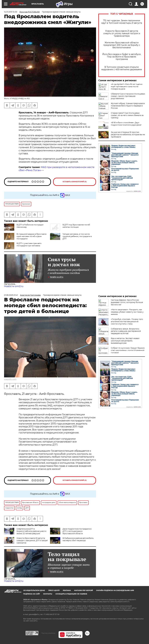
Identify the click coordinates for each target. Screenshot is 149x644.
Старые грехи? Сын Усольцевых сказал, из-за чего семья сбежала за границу (127, 115)
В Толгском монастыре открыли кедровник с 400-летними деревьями (121, 68)
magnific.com (10, 379)
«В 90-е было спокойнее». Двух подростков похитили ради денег (126, 123)
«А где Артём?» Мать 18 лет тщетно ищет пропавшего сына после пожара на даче (126, 86)
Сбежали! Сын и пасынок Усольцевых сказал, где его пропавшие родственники (128, 96)
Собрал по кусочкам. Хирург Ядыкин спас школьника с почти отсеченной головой (128, 350)
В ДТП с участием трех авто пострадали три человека (29, 244)
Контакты (47, 594)
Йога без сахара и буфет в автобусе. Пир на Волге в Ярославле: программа (121, 56)
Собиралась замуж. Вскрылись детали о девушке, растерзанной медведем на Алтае (126, 331)
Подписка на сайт (31, 594)
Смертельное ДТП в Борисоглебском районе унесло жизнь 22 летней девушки (31, 531)
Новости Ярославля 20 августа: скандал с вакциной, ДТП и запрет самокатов (32, 540)
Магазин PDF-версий (83, 590)
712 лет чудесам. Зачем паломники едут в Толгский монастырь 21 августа (121, 21)
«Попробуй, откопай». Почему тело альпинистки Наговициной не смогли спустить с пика (127, 321)
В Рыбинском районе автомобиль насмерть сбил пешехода (78, 539)
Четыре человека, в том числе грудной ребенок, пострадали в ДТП (77, 236)
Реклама (67, 590)
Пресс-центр (54, 590)
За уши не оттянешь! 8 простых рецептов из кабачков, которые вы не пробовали (128, 134)
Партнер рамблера (48, 633)
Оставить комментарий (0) (75, 182)
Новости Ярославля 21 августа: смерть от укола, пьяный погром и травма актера (121, 33)
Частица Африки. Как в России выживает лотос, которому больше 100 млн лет (127, 302)
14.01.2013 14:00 (10, 12)
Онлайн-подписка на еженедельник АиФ (115, 590)
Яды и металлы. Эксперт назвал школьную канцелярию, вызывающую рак (125, 340)
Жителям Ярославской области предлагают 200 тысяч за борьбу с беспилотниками (121, 45)
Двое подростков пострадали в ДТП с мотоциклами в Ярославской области (77, 531)
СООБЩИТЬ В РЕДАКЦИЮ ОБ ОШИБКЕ (71, 594)
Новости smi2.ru (13, 286)
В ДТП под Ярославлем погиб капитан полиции (76, 226)
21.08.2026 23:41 (11, 295)
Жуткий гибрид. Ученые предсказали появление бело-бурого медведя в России (128, 105)
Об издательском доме (34, 590)
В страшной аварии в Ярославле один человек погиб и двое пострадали (31, 236)
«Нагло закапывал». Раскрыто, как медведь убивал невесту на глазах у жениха (127, 311)
